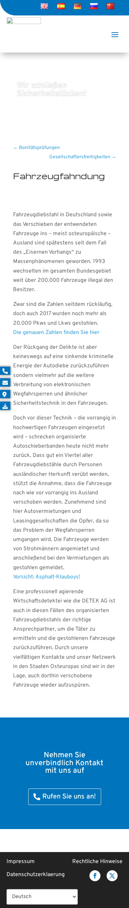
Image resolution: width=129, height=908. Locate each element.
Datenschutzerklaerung (36, 874)
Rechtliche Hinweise (97, 861)
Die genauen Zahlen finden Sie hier (56, 332)
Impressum (21, 861)
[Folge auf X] (112, 875)
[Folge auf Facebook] (94, 875)
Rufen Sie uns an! (69, 796)
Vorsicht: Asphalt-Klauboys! (46, 577)
